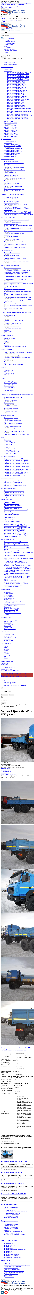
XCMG (6, 646)
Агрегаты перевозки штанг (11, 1233)
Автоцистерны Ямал (10, 637)
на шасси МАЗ (8, 1252)
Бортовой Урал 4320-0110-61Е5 (16, 91)
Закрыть (11, 695)
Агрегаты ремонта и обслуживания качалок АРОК (18, 226)
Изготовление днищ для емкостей (13, 1272)
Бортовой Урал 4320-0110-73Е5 (16, 93)
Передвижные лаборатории (11, 239)
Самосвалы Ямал (9, 634)
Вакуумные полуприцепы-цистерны (14, 1234)
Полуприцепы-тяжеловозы (8, 488)
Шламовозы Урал (9, 390)
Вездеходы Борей (9, 598)
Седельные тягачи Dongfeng (12, 153)
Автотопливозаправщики (11, 1207)
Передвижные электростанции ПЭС (14, 234)
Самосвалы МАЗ (8, 624)
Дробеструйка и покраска (11, 1274)
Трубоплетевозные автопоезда (12, 324)
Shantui (6, 650)
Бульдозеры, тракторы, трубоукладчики (15, 601)
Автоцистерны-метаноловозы (12, 181)
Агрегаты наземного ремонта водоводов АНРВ (17, 228)
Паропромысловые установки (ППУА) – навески (18, 568)
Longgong (6, 653)
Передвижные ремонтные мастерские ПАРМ (16, 220)
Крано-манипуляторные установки (10, 521)
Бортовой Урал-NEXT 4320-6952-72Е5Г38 (19, 72)
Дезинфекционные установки (12, 613)
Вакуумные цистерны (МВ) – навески (14, 551)
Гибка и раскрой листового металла (14, 1271)
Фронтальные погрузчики (11, 608)
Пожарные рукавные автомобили (13, 421)
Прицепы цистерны (9, 1225)
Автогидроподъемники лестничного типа (16, 362)
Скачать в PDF (5, 773)
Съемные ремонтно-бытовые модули (14, 247)
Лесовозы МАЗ (8, 627)
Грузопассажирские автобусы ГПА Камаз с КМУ (18, 211)
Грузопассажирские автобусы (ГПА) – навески (17, 576)
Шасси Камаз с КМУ (10, 450)
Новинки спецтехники (26, 6)
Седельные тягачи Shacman (11, 150)
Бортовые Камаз (8, 121)
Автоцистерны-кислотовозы (12, 184)
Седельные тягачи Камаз (11, 144)
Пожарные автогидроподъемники (13, 364)
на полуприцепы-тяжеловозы (12, 1257)
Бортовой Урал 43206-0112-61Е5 (16, 84)
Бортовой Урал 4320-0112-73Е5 (16, 100)
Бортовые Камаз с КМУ (10, 125)
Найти (2, 38)
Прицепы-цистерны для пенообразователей (16, 434)
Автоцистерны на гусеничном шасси (14, 604)
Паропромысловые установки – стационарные (17, 270)
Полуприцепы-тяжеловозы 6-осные (14, 495)
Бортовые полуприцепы (7, 478)
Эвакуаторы (7, 607)
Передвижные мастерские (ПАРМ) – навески (17, 567)
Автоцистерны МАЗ (10, 629)
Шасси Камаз (7, 441)
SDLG (6, 658)
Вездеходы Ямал (8, 640)
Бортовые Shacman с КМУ (11, 130)
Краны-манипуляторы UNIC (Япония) (15, 529)
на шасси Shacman (9, 1243)
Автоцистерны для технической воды (14, 170)
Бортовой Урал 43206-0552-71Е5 (16, 88)
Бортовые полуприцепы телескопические (15, 485)
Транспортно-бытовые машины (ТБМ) (15, 259)
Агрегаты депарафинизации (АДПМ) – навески (17, 570)
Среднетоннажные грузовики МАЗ (14, 620)
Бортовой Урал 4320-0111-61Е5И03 (17, 96)
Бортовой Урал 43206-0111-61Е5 (16, 81)
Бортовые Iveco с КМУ (10, 128)
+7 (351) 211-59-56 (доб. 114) (9, 20)
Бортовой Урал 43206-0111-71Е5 (16, 83)
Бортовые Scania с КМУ (10, 136)
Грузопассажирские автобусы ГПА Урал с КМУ (17, 209)
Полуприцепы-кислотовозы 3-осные (14, 473)
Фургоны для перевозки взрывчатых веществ (17, 261)
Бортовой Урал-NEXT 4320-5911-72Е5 (18, 75)
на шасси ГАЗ (8, 1251)
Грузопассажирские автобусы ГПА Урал (15, 205)
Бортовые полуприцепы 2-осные (13, 481)
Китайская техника (6, 643)
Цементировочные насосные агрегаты (15, 274)
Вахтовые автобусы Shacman (12, 201)
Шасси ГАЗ (7, 447)
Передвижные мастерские (8, 217)
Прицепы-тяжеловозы (10, 516)
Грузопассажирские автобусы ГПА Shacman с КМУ (18, 214)
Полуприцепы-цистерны (8, 456)
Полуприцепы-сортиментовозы (13, 505)
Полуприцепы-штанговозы (11, 508)
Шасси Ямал (7, 639)
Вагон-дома (4, 60)
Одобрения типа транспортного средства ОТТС (14, 676)
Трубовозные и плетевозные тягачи (14, 321)
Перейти (3, 56)
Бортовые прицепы (9, 518)
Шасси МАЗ (7, 626)
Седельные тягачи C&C (10, 156)
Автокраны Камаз (9, 373)
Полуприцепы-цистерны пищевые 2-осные (16, 470)
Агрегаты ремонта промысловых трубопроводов (18, 303)
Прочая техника (5, 589)
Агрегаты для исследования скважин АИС (16, 295)
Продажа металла (9, 1263)
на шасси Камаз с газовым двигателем (15, 1249)
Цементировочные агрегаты (12, 1213)
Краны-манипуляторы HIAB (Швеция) (15, 530)
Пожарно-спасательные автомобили (14, 432)
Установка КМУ (8, 1275)
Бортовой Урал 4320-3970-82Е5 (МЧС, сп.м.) (19, 115)
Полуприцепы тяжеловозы (11, 1228)
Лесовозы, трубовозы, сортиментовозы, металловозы (16, 312)
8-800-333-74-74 (5, 18)
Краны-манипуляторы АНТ (8, 667)
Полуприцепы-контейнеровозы (13, 507)
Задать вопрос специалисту (8, 774)
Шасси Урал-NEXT (9, 443)
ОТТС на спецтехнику (9, 1240)
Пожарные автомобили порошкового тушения (17, 429)
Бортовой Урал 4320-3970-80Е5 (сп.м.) (18, 114)
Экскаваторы (7, 614)
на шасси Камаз (8, 1248)
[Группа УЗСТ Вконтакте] (2, 1293)
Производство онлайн (7, 4)
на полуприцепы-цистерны (11, 1255)
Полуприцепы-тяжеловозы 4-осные (14, 494)
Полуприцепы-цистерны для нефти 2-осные (16, 462)
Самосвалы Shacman (9, 387)
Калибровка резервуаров (11, 1268)
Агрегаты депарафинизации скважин (14, 289)
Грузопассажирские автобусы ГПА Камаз (15, 207)
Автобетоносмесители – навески (13, 585)
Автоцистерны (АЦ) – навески (12, 543)
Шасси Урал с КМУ (9, 448)
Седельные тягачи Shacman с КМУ (13, 151)
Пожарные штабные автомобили (13, 424)
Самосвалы (4, 378)
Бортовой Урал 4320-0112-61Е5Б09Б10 (18, 99)
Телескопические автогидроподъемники (15, 355)
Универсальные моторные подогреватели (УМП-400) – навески (15, 563)
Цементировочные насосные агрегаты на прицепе (18, 276)
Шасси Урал (7, 440)
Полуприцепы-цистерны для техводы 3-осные (17, 466)
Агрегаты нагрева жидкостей (12, 191)
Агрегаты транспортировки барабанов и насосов (18, 306)
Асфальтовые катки (9, 611)
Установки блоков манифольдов (13, 309)
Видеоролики (4, 7)
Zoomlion (6, 649)
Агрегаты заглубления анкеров (12, 344)
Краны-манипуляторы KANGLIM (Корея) (16, 535)
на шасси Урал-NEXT (10, 1245)
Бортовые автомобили (7, 67)
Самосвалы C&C (8, 392)
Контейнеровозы (8, 593)
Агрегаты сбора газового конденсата (14, 178)
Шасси (2, 437)
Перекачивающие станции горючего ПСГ (15, 245)
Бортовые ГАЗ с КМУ (10, 131)
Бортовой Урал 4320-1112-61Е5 (16, 105)
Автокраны (4, 367)
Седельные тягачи (6, 139)
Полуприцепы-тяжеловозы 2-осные (14, 491)
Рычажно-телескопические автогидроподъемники (18, 352)
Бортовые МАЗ (8, 621)
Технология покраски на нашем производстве (14, 1050)
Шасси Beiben (8, 446)
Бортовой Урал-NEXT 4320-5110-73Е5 (18, 78)
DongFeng (7, 655)
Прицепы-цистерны (9, 502)
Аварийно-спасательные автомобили (14, 242)
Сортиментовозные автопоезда (12, 329)
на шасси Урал (8, 1246)
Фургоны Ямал (8, 636)
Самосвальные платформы (11, 586)
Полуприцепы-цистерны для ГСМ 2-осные (16, 459)
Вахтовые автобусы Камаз (11, 197)
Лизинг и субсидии (14, 6)
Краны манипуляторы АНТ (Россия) (14, 524)
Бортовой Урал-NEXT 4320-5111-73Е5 (18, 74)
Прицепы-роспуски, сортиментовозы (14, 513)
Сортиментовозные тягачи (11, 326)
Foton (5, 647)
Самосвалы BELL (9, 602)
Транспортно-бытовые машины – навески (16, 583)
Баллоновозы (7, 592)
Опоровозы (7, 1230)
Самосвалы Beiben (9, 386)
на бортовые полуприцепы (11, 1254)
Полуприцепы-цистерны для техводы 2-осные (17, 464)
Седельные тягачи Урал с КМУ (12, 146)
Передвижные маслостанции (12, 237)
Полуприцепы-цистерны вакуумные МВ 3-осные (18, 467)
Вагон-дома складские (10, 64)
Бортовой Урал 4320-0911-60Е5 (16, 102)
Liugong (6, 652)
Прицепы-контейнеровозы (11, 514)
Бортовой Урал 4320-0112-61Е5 (16, 97)
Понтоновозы (8, 595)
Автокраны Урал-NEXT (10, 371)
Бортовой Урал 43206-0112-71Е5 (16, 86)
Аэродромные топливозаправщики (14, 189)
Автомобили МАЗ (6, 617)
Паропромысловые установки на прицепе (16, 272)
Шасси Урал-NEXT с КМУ (11, 451)
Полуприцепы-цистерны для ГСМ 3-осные (16, 460)
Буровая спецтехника (7, 335)
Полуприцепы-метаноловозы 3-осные (14, 475)
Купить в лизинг (5, 770)
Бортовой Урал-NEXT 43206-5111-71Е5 (18, 80)
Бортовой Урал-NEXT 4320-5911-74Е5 (18, 77)
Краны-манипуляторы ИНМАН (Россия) (15, 526)
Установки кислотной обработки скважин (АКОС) (18, 284)
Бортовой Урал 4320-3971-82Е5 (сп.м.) (18, 118)
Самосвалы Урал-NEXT (10, 383)
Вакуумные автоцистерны (11, 1208)
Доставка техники (9, 1277)
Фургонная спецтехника (7, 250)
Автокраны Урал (8, 370)
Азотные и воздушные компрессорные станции (17, 292)
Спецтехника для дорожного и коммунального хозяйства (17, 394)
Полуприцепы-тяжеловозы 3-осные (14, 492)
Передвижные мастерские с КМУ (13, 223)
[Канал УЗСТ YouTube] (6, 1293)
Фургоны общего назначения (12, 253)
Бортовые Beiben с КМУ (11, 134)
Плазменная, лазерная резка (12, 1269)
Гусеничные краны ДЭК (11, 610)
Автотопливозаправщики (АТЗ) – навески (16, 542)
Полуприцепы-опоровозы (11, 504)
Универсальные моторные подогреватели (15, 1211)
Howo (5, 656)
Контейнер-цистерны (10, 571)
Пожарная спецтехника (7, 415)
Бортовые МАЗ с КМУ (10, 133)
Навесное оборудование (7, 539)
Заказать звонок (5, 21)
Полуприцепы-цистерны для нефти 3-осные (16, 463)
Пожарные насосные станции (12, 426)
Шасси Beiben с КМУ (10, 453)
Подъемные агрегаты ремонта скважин (15, 346)
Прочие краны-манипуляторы (12, 536)
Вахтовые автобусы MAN (11, 203)
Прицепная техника (6, 499)
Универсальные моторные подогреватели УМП (17, 297)
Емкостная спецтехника (7, 159)
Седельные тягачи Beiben (11, 154)
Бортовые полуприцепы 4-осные (13, 483)
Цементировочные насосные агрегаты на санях (17, 277)
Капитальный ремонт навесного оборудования (14, 673)
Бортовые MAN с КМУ (10, 127)
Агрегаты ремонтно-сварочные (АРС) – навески (17, 565)
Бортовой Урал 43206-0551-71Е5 (16, 87)
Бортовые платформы (10, 580)
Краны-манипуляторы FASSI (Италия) (15, 533)
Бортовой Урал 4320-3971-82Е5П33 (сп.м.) (19, 120)
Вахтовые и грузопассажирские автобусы (12, 194)
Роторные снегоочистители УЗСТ (13, 398)
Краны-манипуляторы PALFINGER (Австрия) (17, 527)
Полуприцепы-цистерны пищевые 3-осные (16, 472)
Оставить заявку (5, 768)
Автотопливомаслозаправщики (13, 187)
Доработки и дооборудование (12, 1266)
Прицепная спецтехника (9, 1221)
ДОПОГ (3, 675)
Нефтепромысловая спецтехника (10, 265)
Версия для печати (6, 771)
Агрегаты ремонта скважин (12, 287)
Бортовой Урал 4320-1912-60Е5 (16, 106)
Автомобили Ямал (6, 631)
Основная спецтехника (9, 1204)
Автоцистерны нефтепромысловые (14, 167)
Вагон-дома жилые (9, 62)
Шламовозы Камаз (9, 389)
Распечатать (4, 695)
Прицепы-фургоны (9, 517)
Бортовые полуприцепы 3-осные (13, 482)
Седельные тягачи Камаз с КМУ (13, 148)
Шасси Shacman (8, 444)
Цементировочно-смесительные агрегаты (15, 280)
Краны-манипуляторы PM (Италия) (14, 532)
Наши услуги (5, 1260)
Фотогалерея (4, 664)
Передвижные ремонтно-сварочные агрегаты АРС (18, 231)
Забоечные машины (9, 596)
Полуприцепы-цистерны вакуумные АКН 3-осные (18, 469)
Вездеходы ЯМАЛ (9, 599)
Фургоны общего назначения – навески (15, 582)
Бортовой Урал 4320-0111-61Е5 (16, 94)
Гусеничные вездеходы (10, 605)
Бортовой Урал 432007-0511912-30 (17, 90)
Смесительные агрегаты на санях (13, 282)
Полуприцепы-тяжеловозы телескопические (16, 497)
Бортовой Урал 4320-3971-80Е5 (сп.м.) (18, 117)
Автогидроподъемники (7, 349)
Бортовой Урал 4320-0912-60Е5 (16, 103)
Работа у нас (12, 7)
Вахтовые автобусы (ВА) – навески (14, 561)
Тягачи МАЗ (7, 623)
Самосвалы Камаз (9, 384)
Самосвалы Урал (8, 381)
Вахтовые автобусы (9, 1210)
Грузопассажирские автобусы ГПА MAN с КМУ (17, 213)
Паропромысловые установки (12, 268)
